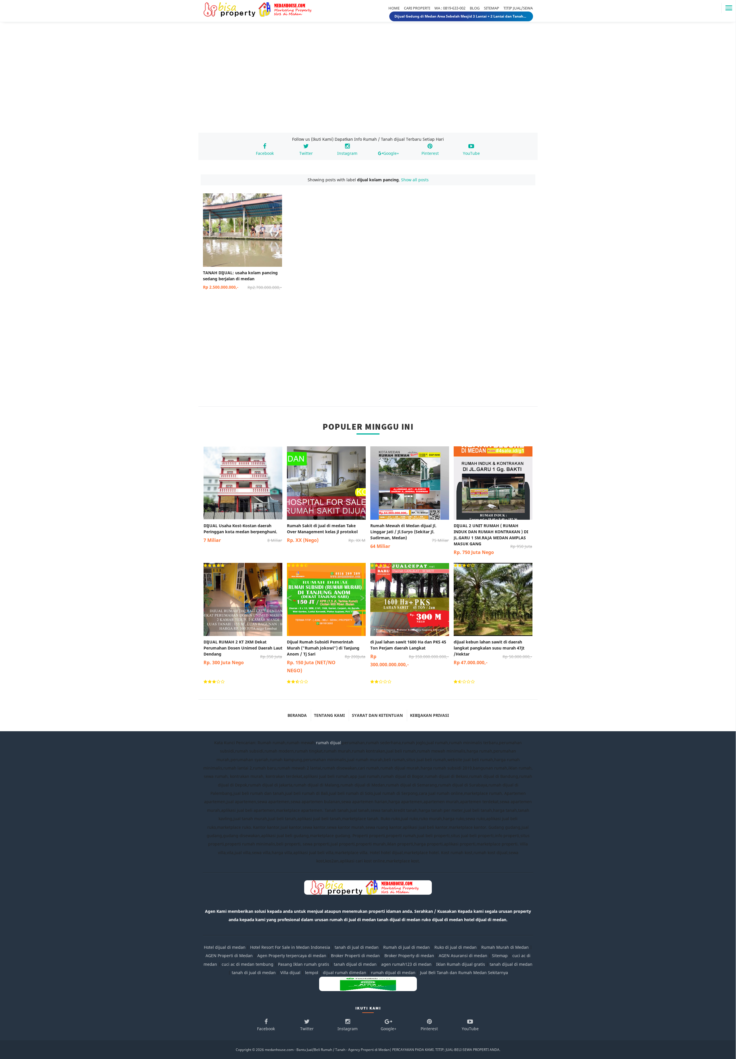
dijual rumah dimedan (344, 972)
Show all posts (415, 179)
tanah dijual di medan (356, 964)
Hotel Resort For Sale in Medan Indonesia (290, 947)
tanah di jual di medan (357, 947)
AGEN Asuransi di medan (463, 955)
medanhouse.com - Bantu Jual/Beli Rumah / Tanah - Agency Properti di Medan (327, 1049)
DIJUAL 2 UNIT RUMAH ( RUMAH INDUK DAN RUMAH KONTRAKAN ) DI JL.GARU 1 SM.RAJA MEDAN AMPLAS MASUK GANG (493, 539)
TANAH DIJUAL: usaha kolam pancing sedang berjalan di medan (242, 280)
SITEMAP (491, 8)
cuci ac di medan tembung (247, 964)
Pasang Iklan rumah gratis (303, 964)
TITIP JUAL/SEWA (518, 8)
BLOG (475, 8)
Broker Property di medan (409, 955)
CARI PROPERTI (417, 8)
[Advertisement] (368, 83)
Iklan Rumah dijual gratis (460, 964)
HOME (394, 8)
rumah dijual (328, 742)
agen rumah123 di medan (406, 964)
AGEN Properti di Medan (229, 955)
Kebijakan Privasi (429, 715)
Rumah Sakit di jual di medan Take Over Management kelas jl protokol (326, 533)
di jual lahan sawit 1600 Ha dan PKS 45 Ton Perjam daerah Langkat (409, 653)
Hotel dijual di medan (225, 947)
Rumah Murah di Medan (505, 947)
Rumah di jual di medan (406, 947)
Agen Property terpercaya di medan (291, 955)
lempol (311, 972)
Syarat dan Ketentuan (377, 715)
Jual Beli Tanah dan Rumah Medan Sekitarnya (464, 972)
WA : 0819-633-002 (449, 8)
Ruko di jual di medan (455, 947)
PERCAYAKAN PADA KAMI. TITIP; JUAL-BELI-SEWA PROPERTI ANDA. (446, 1049)
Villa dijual (290, 972)
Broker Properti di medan (355, 955)
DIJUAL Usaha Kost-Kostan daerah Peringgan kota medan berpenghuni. (243, 533)
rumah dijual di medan (393, 972)
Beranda (297, 715)
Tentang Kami (329, 715)
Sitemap (500, 955)
